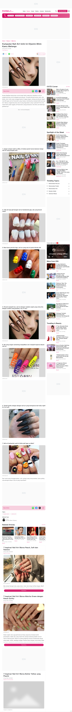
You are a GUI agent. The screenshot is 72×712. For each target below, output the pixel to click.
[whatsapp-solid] (33, 91)
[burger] (69, 11)
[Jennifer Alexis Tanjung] (3, 519)
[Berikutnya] (46, 532)
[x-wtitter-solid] (40, 91)
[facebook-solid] (36, 91)
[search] (56, 11)
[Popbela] (8, 11)
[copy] (43, 91)
